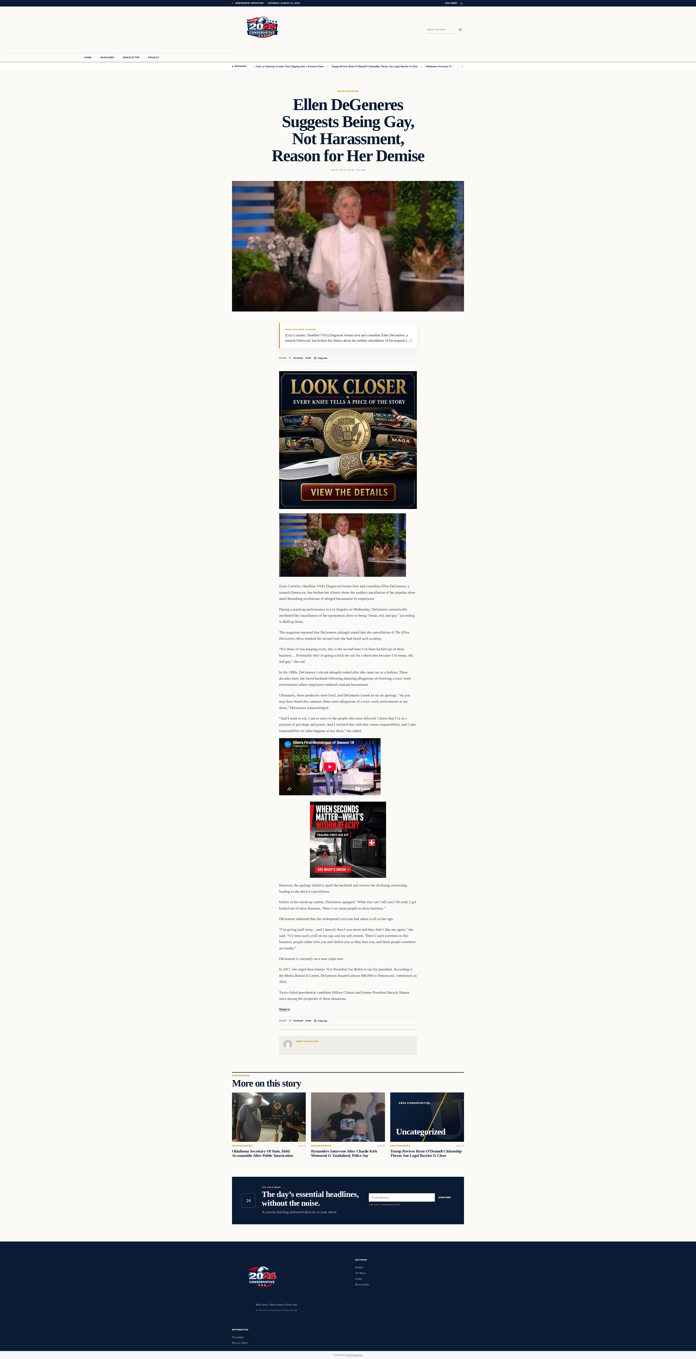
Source (284, 1009)
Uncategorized (348, 91)
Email (308, 358)
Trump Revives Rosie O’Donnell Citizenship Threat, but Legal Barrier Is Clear (321, 66)
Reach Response (354, 1355)
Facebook (298, 358)
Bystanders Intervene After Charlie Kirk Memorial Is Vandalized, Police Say (344, 1153)
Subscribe (444, 1197)
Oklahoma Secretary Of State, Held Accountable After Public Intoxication (412, 66)
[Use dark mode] (461, 3)
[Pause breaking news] (461, 66)
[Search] (460, 29)
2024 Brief (451, 3)
